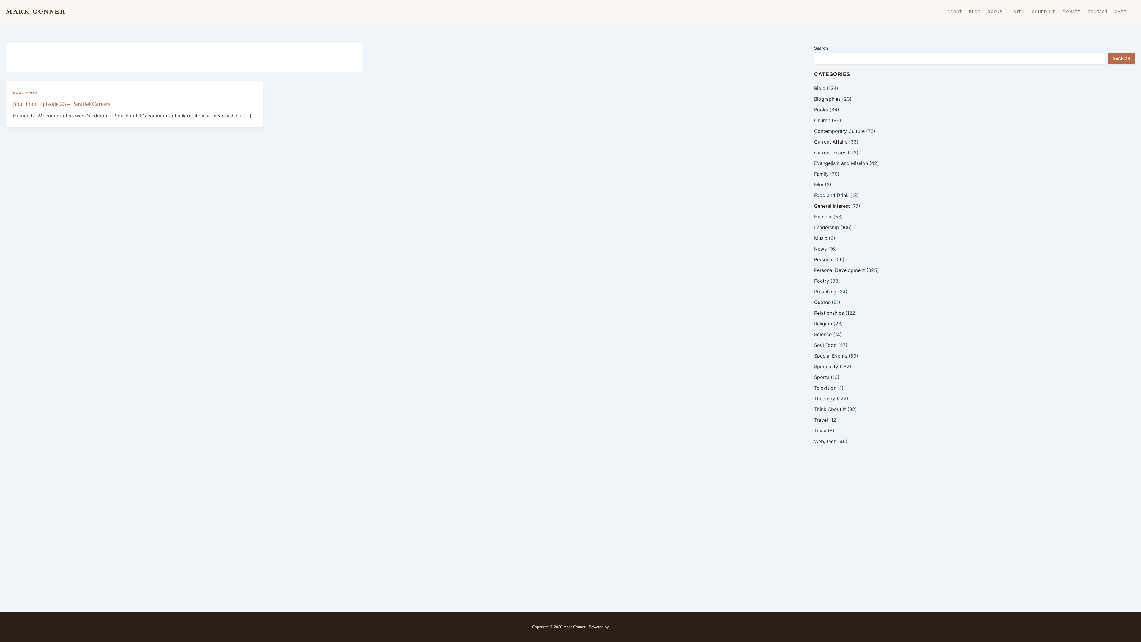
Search (821, 48)
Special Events (830, 356)
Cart (1121, 12)
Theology (824, 399)
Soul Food (25, 93)
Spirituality (826, 366)
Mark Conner (36, 11)
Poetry (821, 281)
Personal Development (839, 270)
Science (823, 334)
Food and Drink (831, 195)
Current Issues (830, 152)
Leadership (826, 227)
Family (821, 174)
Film (818, 185)
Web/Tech (825, 441)
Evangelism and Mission (841, 163)
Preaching (825, 292)
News (820, 249)
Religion (823, 324)
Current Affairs (830, 142)
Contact (1098, 12)
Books (995, 12)
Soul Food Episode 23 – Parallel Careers (62, 103)
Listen (1017, 12)
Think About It (830, 409)
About (955, 12)
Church (822, 120)
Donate (1071, 12)
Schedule (1044, 12)
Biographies (827, 99)
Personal (823, 259)
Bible (819, 88)
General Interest (832, 206)
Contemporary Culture (839, 131)
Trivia (820, 431)
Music (820, 238)
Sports (821, 377)
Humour (823, 217)
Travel (821, 420)
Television (825, 388)
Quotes (822, 302)
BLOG (975, 12)
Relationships (829, 313)
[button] (1129, 12)
